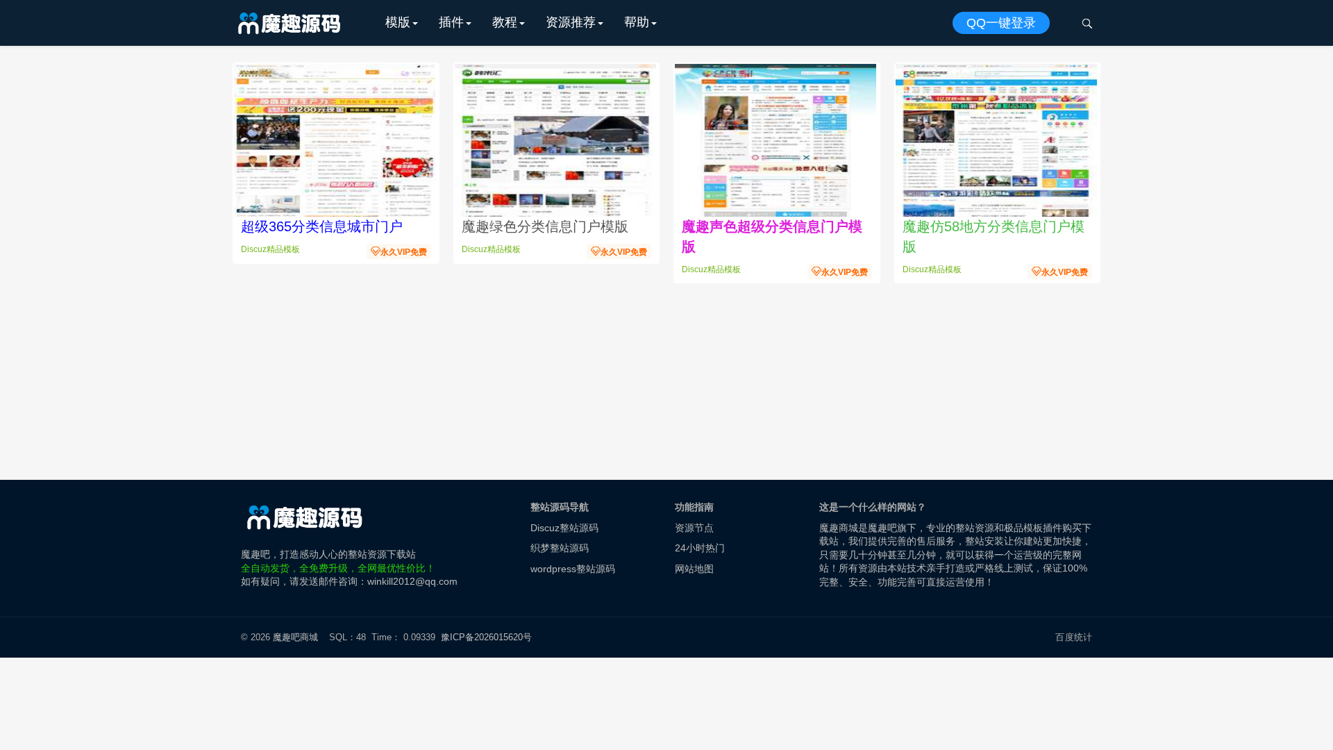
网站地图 (694, 568)
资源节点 (694, 527)
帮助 (636, 22)
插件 (451, 22)
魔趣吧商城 (295, 637)
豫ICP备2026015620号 (489, 637)
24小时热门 (700, 547)
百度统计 (1073, 637)
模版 (397, 22)
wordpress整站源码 (572, 568)
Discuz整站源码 (564, 527)
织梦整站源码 (559, 547)
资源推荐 (571, 22)
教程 (504, 22)
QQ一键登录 (1001, 23)
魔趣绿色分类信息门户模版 (545, 226)
